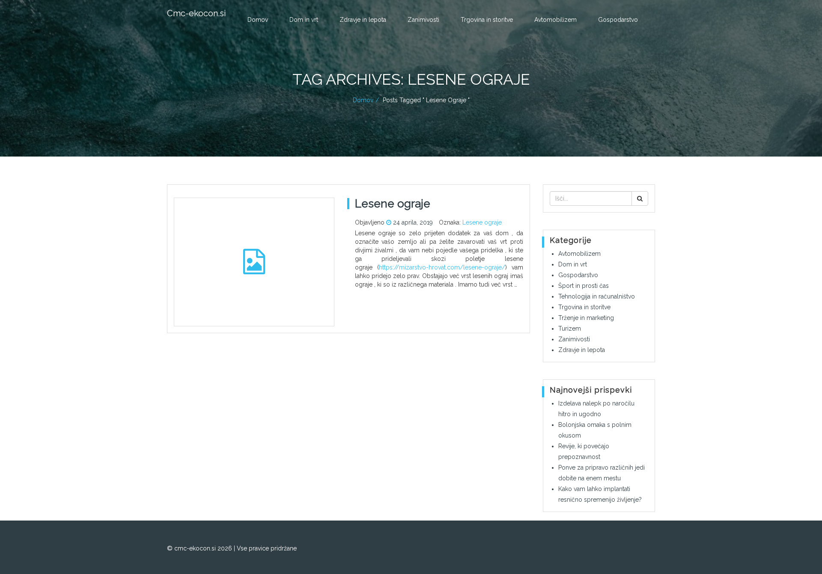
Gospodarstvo (618, 19)
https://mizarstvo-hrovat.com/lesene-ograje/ (442, 267)
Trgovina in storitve (487, 19)
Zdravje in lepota (363, 19)
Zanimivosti (423, 19)
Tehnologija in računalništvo (596, 296)
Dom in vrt (303, 19)
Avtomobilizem (555, 19)
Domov (257, 19)
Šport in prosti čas (583, 285)
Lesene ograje (482, 222)
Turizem (569, 328)
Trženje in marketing (586, 317)
